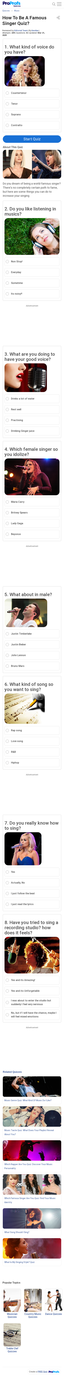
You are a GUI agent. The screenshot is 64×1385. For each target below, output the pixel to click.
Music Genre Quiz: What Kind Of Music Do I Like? (28, 1100)
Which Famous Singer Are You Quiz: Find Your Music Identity (30, 1200)
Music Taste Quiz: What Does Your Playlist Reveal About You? (29, 1132)
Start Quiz (32, 139)
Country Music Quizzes (32, 1315)
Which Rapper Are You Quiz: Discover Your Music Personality (28, 1166)
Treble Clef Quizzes (12, 1350)
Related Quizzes (12, 1072)
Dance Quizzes (53, 1314)
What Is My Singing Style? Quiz (19, 1262)
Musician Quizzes (12, 1315)
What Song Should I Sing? (16, 1232)
